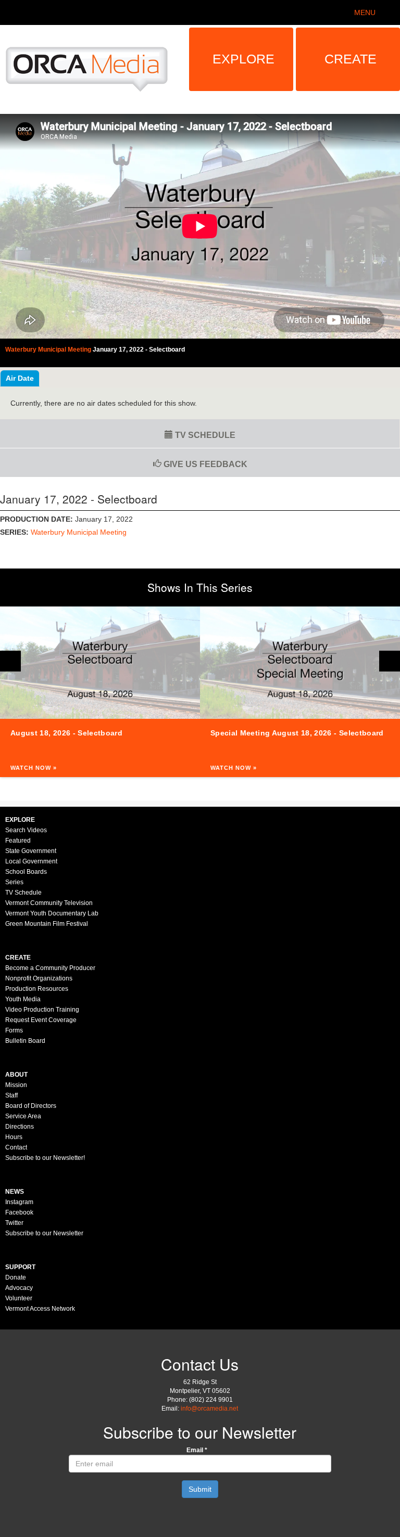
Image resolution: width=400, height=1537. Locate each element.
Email (196, 1450)
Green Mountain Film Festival (46, 923)
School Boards (26, 871)
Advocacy (19, 1287)
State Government (30, 851)
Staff (11, 1095)
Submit (200, 1489)
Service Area (23, 1116)
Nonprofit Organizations (38, 978)
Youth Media (23, 999)
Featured (18, 840)
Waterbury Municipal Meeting (79, 532)
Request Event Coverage (41, 1020)
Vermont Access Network (40, 1308)
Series (14, 882)
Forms (14, 1030)
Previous (10, 661)
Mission (16, 1085)
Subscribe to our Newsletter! (45, 1157)
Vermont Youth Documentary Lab (51, 913)
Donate (15, 1277)
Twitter (14, 1222)
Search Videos (26, 830)
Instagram (19, 1202)
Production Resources (36, 988)
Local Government (31, 861)
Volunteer (18, 1298)
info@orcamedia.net (209, 1408)
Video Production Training (42, 1009)
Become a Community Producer (50, 968)
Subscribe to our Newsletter (44, 1233)
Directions (19, 1126)
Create (350, 58)
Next (389, 661)
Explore (243, 58)
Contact (16, 1147)
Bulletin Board (25, 1040)
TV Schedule (204, 435)
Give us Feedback (204, 464)
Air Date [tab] (20, 378)
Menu (365, 12)
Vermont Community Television (49, 903)
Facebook (19, 1212)
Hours (13, 1137)
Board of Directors (30, 1105)
